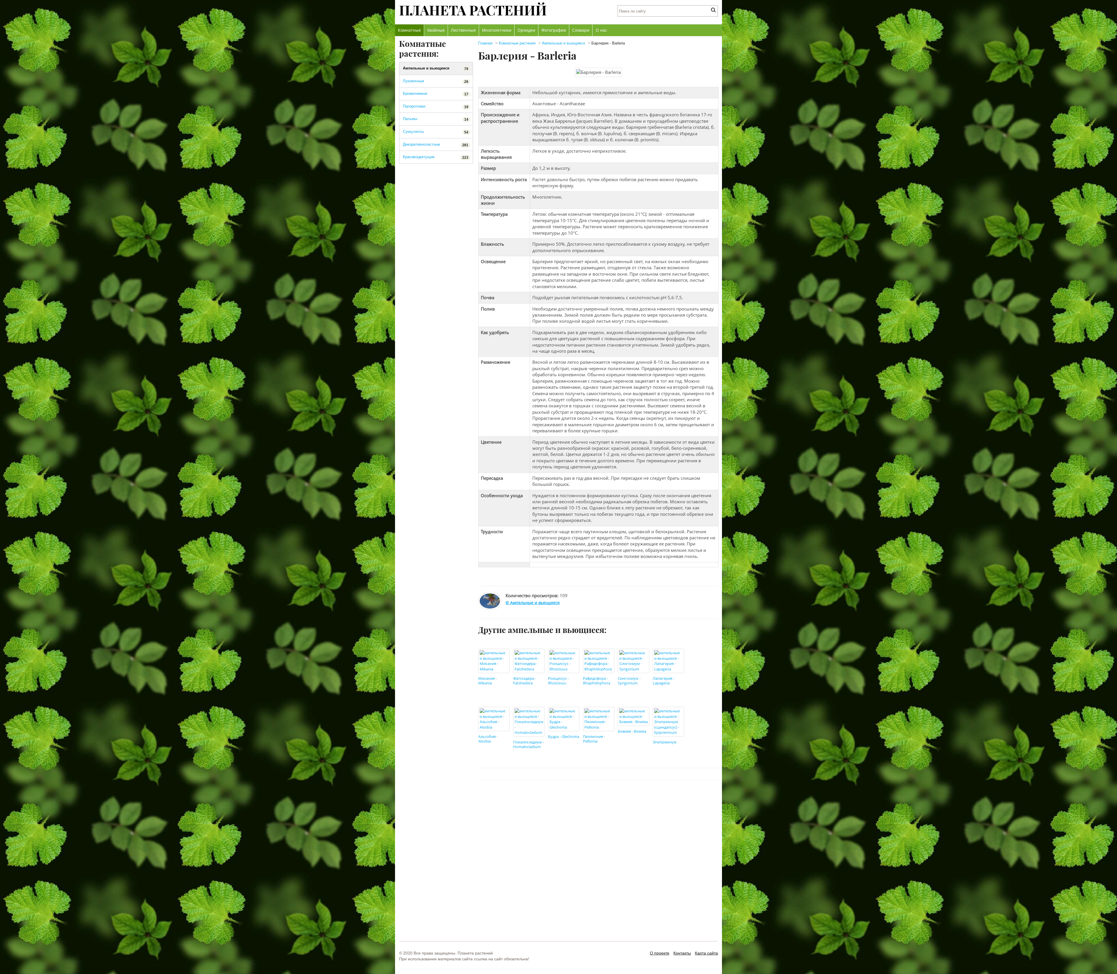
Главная (485, 43)
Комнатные (409, 30)
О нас (601, 30)
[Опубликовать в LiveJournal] (678, 797)
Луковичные (435, 81)
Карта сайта (706, 953)
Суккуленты (435, 131)
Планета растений (473, 10)
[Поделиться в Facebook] (634, 797)
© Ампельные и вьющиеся (533, 602)
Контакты (682, 953)
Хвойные (436, 30)
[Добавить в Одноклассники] (667, 797)
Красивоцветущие (435, 157)
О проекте (659, 953)
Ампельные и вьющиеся (563, 43)
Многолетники (496, 30)
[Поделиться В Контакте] (645, 797)
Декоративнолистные (435, 144)
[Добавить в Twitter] (656, 797)
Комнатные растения (517, 43)
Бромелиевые (435, 93)
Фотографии (553, 30)
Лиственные (463, 30)
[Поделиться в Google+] (689, 797)
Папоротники (435, 106)
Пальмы (435, 119)
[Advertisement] (598, 872)
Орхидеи (526, 30)
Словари (580, 30)
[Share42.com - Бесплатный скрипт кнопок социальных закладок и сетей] (711, 797)
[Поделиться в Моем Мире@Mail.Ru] (700, 797)
